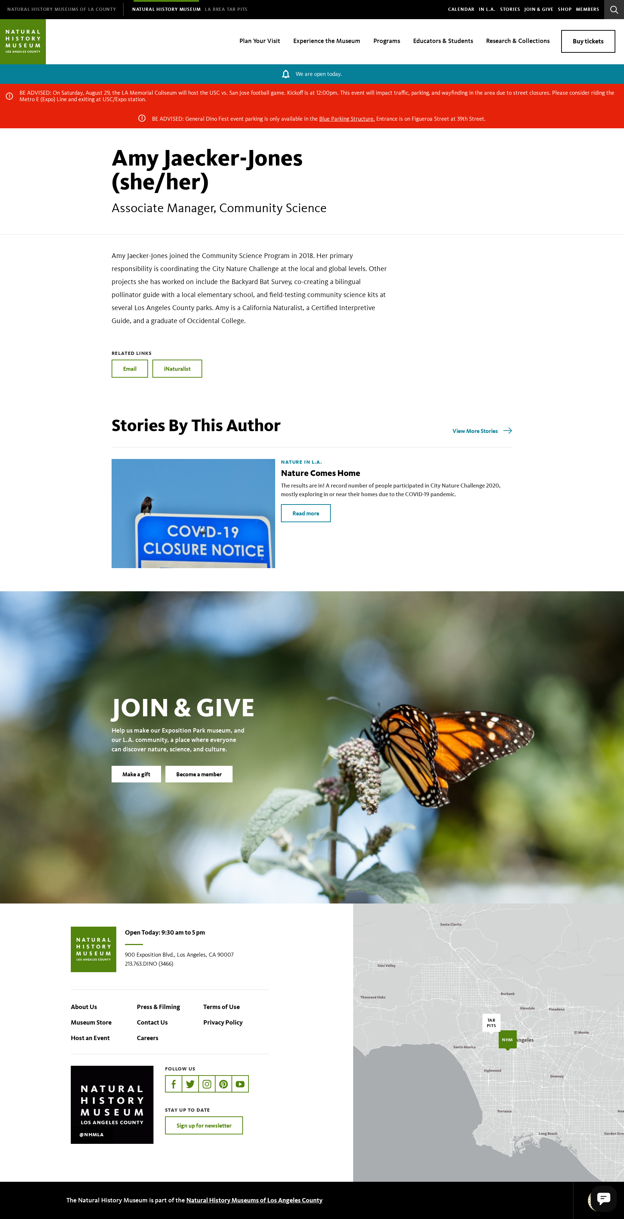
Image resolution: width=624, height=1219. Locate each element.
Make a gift (136, 774)
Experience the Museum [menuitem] (326, 41)
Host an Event (90, 1038)
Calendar (461, 9)
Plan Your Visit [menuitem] (259, 41)
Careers (148, 1038)
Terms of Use (221, 1007)
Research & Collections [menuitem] (518, 41)
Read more (305, 513)
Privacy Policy (223, 1022)
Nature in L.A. (301, 462)
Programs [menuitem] (386, 41)
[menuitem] (62, 9)
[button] (604, 1199)
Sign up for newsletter (204, 1125)
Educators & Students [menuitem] (443, 41)
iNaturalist (177, 368)
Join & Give (539, 9)
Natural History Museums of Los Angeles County (254, 1200)
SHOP (565, 9)
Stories (510, 9)
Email (129, 368)
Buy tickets (588, 41)
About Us (84, 1007)
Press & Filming (158, 1007)
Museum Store (91, 1022)
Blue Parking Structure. (347, 118)
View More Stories (475, 430)
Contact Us (152, 1022)
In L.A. (487, 9)
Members (587, 9)
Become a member (199, 774)
